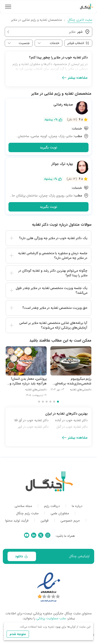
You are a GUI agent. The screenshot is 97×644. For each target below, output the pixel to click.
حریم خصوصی (70, 520)
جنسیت (24, 43)
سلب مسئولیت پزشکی (51, 618)
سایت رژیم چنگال (27, 513)
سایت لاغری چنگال (80, 19)
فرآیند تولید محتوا (16, 520)
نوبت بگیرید (48, 147)
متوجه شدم (18, 634)
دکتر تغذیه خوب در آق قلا (31, 420)
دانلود (19, 556)
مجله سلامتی (23, 506)
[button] (48, 238)
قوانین (44, 520)
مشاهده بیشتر (78, 77)
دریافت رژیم (52, 506)
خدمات (54, 43)
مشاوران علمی (60, 513)
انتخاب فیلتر (75, 43)
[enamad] (48, 587)
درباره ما (77, 506)
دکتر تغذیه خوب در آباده (71, 420)
